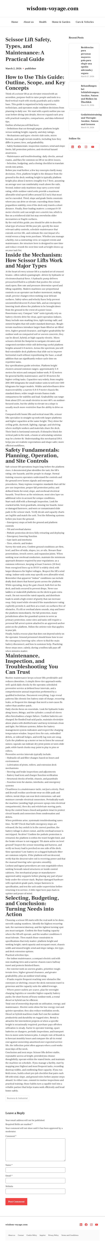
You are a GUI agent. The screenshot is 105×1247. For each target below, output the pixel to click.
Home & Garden (61, 22)
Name (8, 1165)
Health (42, 22)
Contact (21, 1235)
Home (14, 22)
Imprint (43, 1235)
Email (8, 1175)
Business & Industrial (17, 1098)
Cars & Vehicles (85, 22)
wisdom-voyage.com (16, 1224)
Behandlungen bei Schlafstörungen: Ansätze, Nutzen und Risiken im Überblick (90, 94)
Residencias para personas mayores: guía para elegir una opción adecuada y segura (87, 60)
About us (29, 22)
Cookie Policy (32, 1235)
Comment (10, 1136)
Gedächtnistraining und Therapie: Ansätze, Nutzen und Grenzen (91, 119)
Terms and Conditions (69, 1235)
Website (9, 1186)
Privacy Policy (53, 1235)
